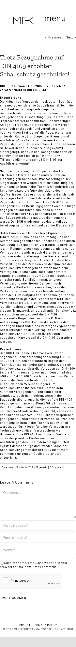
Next (69, 37)
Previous (55, 37)
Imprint (25, 625)
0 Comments (57, 467)
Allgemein (41, 467)
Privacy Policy (45, 625)
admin (9, 467)
